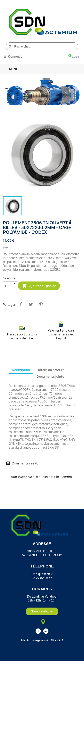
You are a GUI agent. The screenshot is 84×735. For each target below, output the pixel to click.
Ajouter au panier (39, 285)
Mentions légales (33, 640)
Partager (21, 304)
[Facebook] (38, 631)
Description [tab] (21, 370)
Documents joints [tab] (50, 376)
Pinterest (41, 304)
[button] (42, 611)
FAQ (60, 640)
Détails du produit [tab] (50, 370)
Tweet (31, 304)
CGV (50, 640)
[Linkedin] (45, 631)
